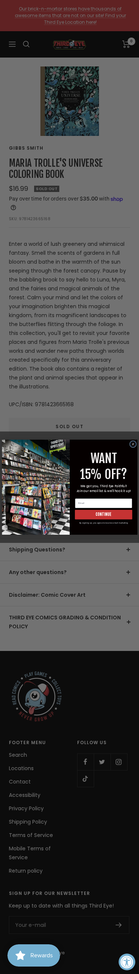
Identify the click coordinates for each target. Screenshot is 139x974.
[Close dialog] (133, 444)
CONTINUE (103, 514)
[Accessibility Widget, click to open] (127, 962)
